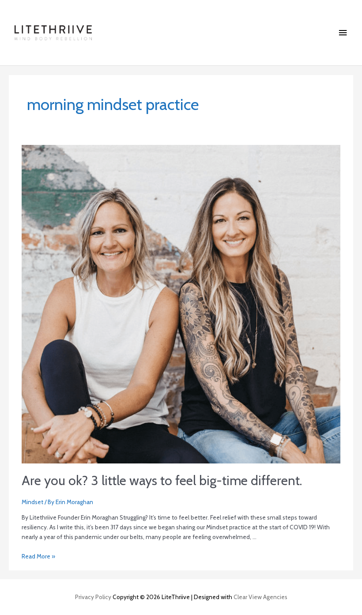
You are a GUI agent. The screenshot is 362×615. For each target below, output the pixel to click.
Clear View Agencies (260, 596)
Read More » (38, 556)
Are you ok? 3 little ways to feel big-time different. (162, 480)
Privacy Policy (93, 596)
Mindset (32, 501)
